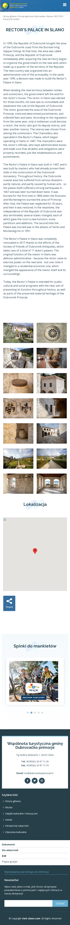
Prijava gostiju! (9, 862)
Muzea (50, 16)
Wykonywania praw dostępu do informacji (26, 871)
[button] (28, 713)
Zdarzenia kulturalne (16, 832)
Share (9, 607)
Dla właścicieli (10, 850)
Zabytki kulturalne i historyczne (21, 813)
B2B (4, 856)
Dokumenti (8, 844)
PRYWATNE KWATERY (17, 826)
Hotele (8, 820)
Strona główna (9, 16)
